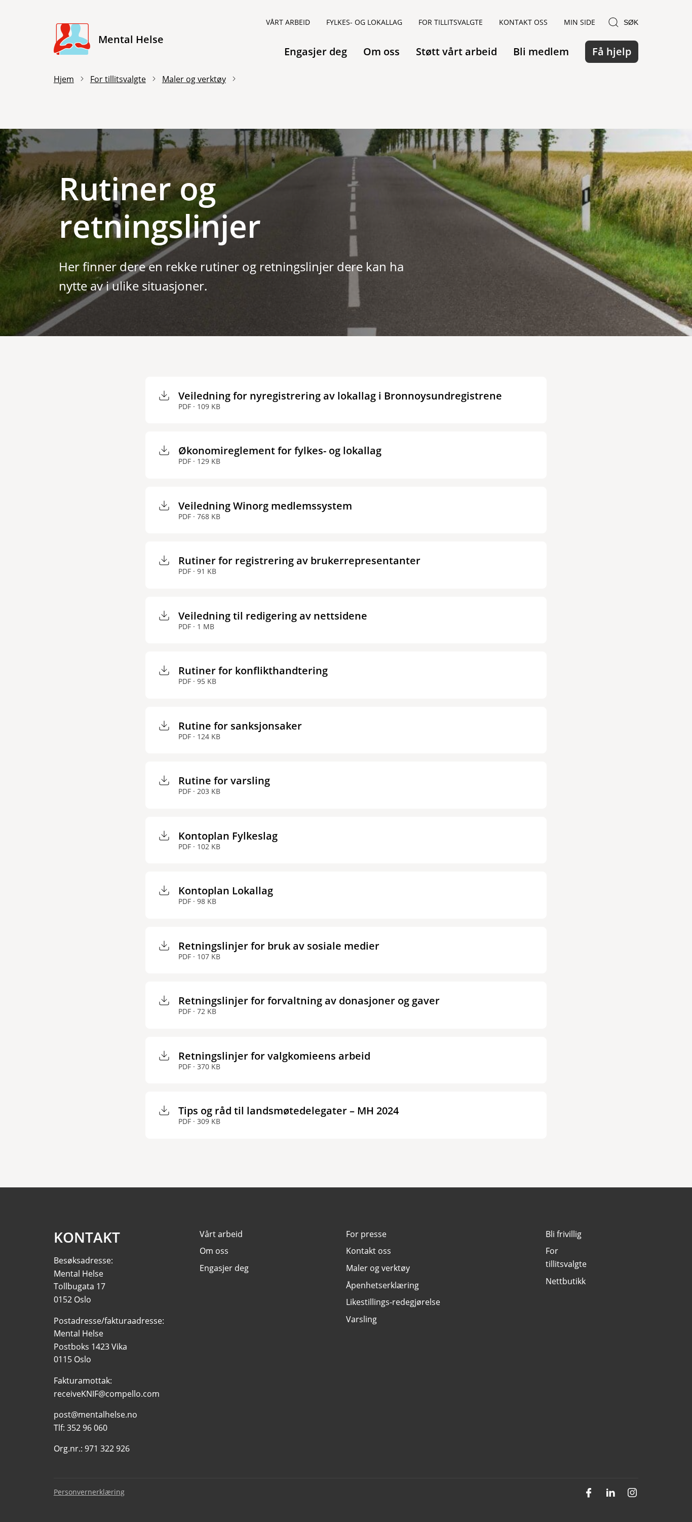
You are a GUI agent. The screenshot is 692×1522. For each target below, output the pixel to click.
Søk (631, 22)
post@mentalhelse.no (95, 1414)
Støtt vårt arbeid (456, 51)
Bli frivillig (564, 1234)
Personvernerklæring (89, 1492)
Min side (579, 22)
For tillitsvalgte (450, 22)
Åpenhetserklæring (382, 1285)
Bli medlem (541, 51)
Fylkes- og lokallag (364, 22)
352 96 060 (87, 1427)
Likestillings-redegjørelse (393, 1302)
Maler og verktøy (194, 79)
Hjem (64, 79)
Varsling (361, 1319)
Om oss (381, 51)
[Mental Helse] (72, 39)
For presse (366, 1234)
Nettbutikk (566, 1281)
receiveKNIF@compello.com (107, 1393)
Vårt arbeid (288, 22)
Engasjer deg (315, 51)
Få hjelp (611, 51)
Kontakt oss (523, 22)
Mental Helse (131, 39)
